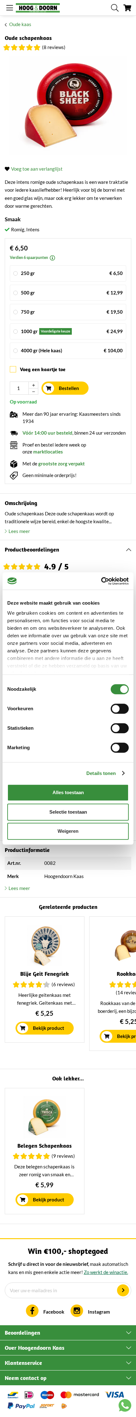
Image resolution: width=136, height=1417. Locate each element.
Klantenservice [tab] (23, 1362)
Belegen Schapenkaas (44, 1145)
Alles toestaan (68, 792)
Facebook (53, 1312)
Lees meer (19, 531)
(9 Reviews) (63, 1156)
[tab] (68, 549)
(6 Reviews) (63, 984)
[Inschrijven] (123, 1290)
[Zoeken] (115, 8)
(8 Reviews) (53, 47)
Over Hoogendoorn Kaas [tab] (35, 1347)
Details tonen (101, 773)
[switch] (120, 709)
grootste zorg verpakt (61, 463)
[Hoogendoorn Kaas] (38, 8)
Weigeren (68, 831)
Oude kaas (20, 24)
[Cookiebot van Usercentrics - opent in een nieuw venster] (101, 581)
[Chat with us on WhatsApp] (125, 1406)
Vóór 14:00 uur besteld (47, 433)
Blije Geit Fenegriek (44, 973)
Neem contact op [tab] (25, 1377)
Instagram (99, 1312)
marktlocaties (48, 451)
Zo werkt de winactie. (106, 1272)
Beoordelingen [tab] (22, 1332)
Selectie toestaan (68, 812)
